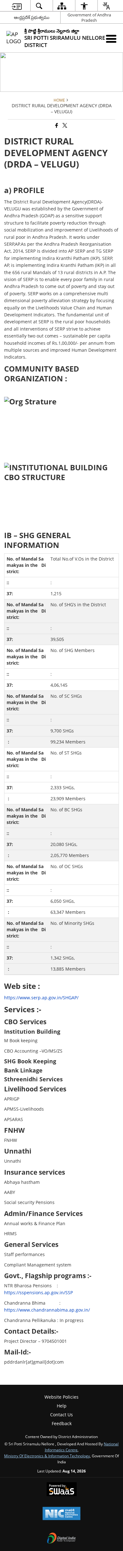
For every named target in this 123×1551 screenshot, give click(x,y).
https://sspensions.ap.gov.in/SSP (38, 1292)
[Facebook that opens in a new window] (56, 125)
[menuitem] (17, 6)
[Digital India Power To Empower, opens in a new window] (61, 1538)
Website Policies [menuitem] (61, 1397)
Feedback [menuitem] (62, 1423)
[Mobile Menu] (111, 38)
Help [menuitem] (62, 1406)
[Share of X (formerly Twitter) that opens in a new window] (64, 125)
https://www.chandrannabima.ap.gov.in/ (47, 1310)
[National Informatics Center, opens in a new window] (61, 1514)
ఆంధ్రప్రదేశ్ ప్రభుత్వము (32, 17)
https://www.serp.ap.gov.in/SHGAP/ (41, 998)
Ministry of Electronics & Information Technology (47, 1455)
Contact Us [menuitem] (61, 1415)
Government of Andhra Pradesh (89, 17)
